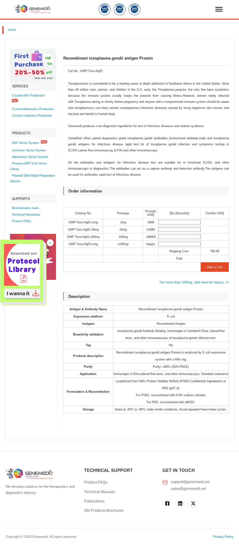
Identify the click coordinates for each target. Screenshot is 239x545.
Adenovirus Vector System (30, 157)
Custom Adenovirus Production (33, 109)
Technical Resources (26, 214)
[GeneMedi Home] (41, 474)
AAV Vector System (25, 143)
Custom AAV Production (28, 95)
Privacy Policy (223, 536)
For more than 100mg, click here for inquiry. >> (194, 282)
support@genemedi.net (190, 482)
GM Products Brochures (103, 511)
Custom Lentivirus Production (32, 115)
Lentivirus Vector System (29, 150)
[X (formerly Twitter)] (193, 503)
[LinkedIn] (180, 503)
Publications (94, 501)
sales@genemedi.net (188, 489)
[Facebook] (167, 503)
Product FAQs (21, 221)
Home (12, 30)
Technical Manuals (99, 492)
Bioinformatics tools (25, 208)
